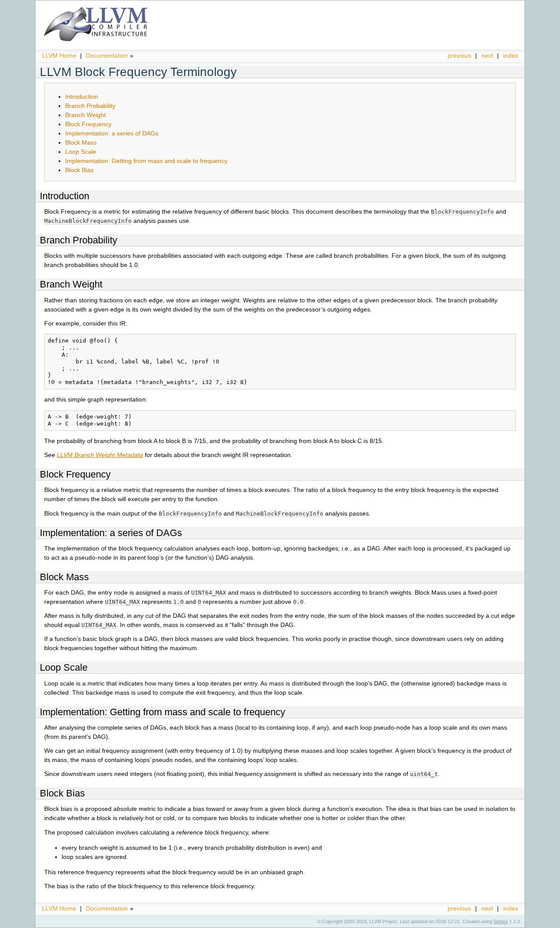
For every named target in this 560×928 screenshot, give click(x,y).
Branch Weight (85, 114)
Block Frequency (88, 124)
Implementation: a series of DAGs (111, 133)
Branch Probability (90, 105)
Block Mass (81, 142)
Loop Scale (80, 151)
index (510, 55)
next (487, 55)
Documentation (107, 55)
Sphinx (501, 921)
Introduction (81, 96)
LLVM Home (59, 55)
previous (459, 55)
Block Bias (79, 169)
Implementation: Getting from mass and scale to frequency (146, 160)
